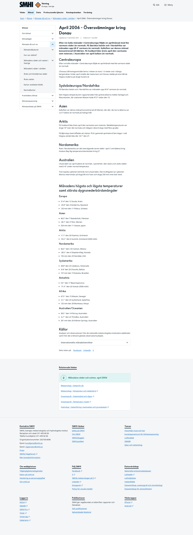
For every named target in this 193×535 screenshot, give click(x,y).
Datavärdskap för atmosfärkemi (138, 489)
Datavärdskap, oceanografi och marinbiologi (143, 485)
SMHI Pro (36, 509)
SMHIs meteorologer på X (95, 478)
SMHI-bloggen (78, 438)
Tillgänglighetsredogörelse (31, 471)
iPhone (139, 502)
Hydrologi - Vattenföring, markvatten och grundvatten (85, 407)
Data (38, 12)
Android (140, 506)
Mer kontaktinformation (30, 457)
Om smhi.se (25, 481)
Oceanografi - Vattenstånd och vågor (77, 396)
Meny (170, 4)
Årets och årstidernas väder (35, 74)
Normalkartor (30, 90)
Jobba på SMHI (78, 430)
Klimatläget (27, 39)
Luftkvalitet (129, 438)
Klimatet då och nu (42, 18)
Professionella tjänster (54, 12)
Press (22, 450)
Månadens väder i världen (64, 18)
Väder (22, 12)
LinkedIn (87, 350)
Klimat (31, 12)
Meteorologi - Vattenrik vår (72, 385)
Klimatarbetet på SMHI (31, 106)
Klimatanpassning (29, 101)
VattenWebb (130, 481)
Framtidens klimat (29, 95)
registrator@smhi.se (34, 447)
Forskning (88, 12)
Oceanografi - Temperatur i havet (76, 401)
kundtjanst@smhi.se (34, 443)
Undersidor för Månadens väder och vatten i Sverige (52, 60)
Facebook (77, 350)
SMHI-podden (78, 441)
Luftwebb (140, 474)
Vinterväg (36, 516)
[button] (156, 5)
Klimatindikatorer (31, 49)
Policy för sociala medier (82, 489)
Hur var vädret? (30, 55)
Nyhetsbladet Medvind (81, 512)
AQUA (34, 502)
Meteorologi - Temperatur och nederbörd (79, 391)
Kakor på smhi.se (27, 474)
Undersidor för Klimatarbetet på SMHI (52, 106)
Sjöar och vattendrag (133, 445)
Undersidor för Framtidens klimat (52, 95)
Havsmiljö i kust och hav (135, 430)
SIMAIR (128, 441)
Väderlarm (36, 520)
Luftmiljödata (130, 478)
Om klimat (26, 33)
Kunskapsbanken (73, 12)
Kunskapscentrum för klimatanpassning (142, 434)
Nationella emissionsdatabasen (138, 471)
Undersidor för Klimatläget (52, 39)
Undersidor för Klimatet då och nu (52, 44)
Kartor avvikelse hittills (33, 84)
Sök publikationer (79, 508)
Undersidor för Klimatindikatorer (52, 49)
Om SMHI (76, 434)
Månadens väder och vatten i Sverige (36, 61)
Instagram (88, 485)
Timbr (34, 513)
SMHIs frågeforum (39, 454)
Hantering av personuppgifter (32, 478)
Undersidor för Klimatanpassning (52, 101)
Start (22, 18)
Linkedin (87, 481)
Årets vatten (29, 79)
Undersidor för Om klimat (52, 33)
